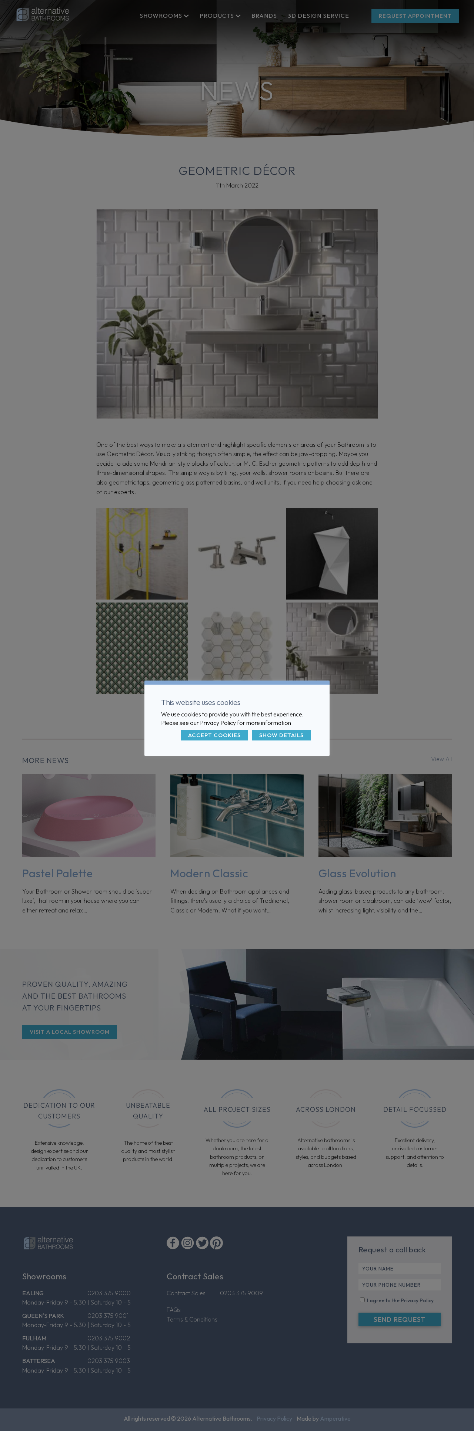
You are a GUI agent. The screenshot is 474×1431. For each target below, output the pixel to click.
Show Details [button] (281, 735)
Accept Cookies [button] (214, 735)
